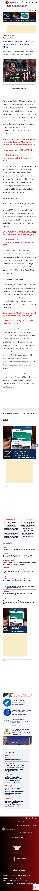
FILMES (29, 540)
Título (33, 413)
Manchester (17, 413)
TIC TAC (27, 561)
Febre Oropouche (20, 540)
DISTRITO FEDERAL (16, 533)
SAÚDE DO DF (23, 558)
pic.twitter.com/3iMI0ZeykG (19, 315)
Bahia (28, 519)
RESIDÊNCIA (12, 555)
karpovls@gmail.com (20, 881)
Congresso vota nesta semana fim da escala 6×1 (14, 759)
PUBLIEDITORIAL (13, 553)
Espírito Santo (11, 537)
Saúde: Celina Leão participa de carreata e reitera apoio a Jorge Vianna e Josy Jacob (13, 779)
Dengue (15, 528)
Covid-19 (23, 525)
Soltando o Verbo (17, 560)
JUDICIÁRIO (17, 543)
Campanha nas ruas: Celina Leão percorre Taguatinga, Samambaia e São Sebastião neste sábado (18, 571)
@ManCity (27, 139)
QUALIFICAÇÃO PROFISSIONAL (28, 553)
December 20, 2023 (12, 323)
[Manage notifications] (34, 887)
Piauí (14, 551)
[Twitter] (26, 818)
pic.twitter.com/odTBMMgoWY (21, 234)
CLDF (27, 520)
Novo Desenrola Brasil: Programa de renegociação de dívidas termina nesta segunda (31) (19, 602)
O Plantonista (26, 548)
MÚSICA (18, 548)
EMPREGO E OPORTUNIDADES (14, 535)
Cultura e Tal (27, 527)
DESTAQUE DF (12, 530)
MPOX (12, 548)
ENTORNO (27, 535)
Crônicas (12, 527)
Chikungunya (20, 520)
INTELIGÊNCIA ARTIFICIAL (18, 542)
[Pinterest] (21, 93)
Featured (24, 538)
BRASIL (5, 576)
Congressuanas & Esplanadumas (27, 524)
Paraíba (20, 550)
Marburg (12, 545)
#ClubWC (20, 313)
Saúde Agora (14, 558)
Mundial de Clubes (26, 413)
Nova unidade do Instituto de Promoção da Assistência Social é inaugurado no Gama (17, 594)
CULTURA (19, 527)
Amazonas (22, 519)
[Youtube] (35, 10)
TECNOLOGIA (19, 561)
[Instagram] (30, 10)
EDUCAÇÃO (26, 533)
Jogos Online (8, 543)
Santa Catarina (17, 556)
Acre (9, 519)
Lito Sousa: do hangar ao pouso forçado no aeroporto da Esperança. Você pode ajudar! (17, 579)
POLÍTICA (20, 551)
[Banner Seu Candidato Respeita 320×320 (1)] (19, 442)
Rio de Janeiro (21, 555)
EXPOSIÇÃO (16, 538)
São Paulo (25, 556)
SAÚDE (7, 558)
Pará (14, 550)
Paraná (25, 550)
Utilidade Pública (24, 563)
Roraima (9, 556)
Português (26, 1)
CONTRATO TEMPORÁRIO (12, 525)
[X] (32, 10)
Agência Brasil (12, 419)
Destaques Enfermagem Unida (15, 532)
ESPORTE (12, 35)
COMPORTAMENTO (16, 522)
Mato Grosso (20, 545)
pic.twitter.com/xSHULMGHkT (17, 150)
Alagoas (15, 519)
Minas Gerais (24, 546)
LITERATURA (25, 543)
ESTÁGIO (26, 537)
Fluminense (10, 413)
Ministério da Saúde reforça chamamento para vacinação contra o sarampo (18, 587)
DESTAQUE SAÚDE (23, 530)
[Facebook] (27, 10)
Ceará (13, 520)
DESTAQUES (6, 35)
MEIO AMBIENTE (14, 546)
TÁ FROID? (27, 560)
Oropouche (8, 550)
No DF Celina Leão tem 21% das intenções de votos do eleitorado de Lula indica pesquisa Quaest (14, 768)
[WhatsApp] (26, 93)
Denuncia (22, 528)
